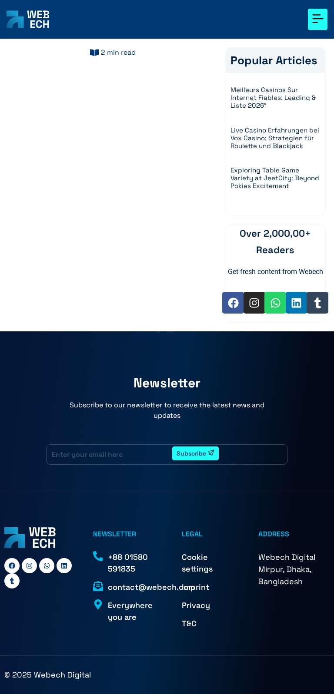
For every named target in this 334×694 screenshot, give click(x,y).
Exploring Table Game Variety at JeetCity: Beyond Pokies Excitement (274, 178)
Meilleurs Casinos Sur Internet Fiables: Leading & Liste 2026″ (273, 97)
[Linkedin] (296, 303)
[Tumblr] (317, 303)
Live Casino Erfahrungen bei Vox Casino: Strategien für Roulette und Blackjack (274, 138)
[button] (317, 19)
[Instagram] (254, 303)
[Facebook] (233, 303)
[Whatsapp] (275, 303)
